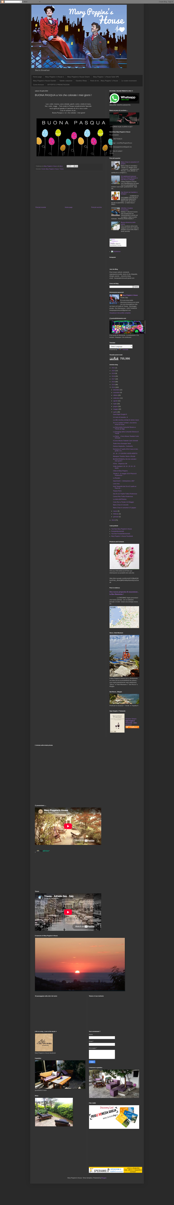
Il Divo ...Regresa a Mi (120, 463)
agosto (115, 401)
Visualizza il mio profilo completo (120, 313)
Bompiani (128, 725)
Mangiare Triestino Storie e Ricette (124, 456)
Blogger (103, 1178)
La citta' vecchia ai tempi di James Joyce (126, 420)
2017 (113, 379)
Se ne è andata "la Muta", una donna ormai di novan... (125, 423)
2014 (113, 387)
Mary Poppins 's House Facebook (122, 536)
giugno (115, 406)
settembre (116, 398)
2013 (113, 520)
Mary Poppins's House (52, 169)
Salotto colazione (66, 81)
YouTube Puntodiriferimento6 (120, 534)
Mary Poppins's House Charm (78, 77)
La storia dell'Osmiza (119, 499)
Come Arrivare (38, 85)
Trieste (62, 169)
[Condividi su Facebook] (74, 166)
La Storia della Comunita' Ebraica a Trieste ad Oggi (124, 428)
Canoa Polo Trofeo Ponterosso (123, 496)
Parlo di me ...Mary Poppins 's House (104, 81)
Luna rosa (116, 484)
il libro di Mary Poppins (120, 471)
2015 (113, 384)
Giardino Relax (81, 81)
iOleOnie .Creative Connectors (127, 209)
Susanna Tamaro (130, 719)
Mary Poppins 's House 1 (54, 77)
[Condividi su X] (72, 166)
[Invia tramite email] (68, 166)
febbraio (116, 514)
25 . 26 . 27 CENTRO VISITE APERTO (125, 453)
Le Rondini (116, 478)
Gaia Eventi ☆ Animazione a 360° (124, 481)
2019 (113, 373)
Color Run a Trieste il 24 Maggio (123, 502)
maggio (115, 409)
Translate (125, 349)
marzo (115, 511)
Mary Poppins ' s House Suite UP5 (106, 77)
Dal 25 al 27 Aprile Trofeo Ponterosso (125, 494)
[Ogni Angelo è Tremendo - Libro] (117, 732)
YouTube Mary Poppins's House (121, 529)
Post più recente (41, 207)
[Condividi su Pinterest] (77, 166)
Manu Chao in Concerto (120, 505)
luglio (115, 404)
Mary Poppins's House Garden (44, 81)
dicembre (116, 390)
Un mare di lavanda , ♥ (120, 417)
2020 (113, 371)
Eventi (43, 169)
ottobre (115, 395)
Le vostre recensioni (129, 81)
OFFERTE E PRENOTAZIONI (58, 85)
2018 (113, 376)
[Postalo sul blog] (70, 166)
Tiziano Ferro (117, 491)
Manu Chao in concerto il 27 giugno (124, 508)
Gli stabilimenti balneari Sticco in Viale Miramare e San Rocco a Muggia (129, 178)
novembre (116, 392)
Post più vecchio (96, 207)
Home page (37, 77)
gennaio (116, 517)
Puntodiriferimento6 (117, 531)
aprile (115, 412)
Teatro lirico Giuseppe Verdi (122, 443)
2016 (113, 382)
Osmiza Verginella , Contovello (123, 446)
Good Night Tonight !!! (120, 414)
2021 (113, 368)
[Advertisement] (68, 189)
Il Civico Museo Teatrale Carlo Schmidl (125, 441)
